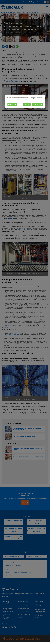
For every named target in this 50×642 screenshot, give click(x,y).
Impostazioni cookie (12, 104)
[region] (25, 101)
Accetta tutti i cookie (37, 104)
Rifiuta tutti (27, 104)
